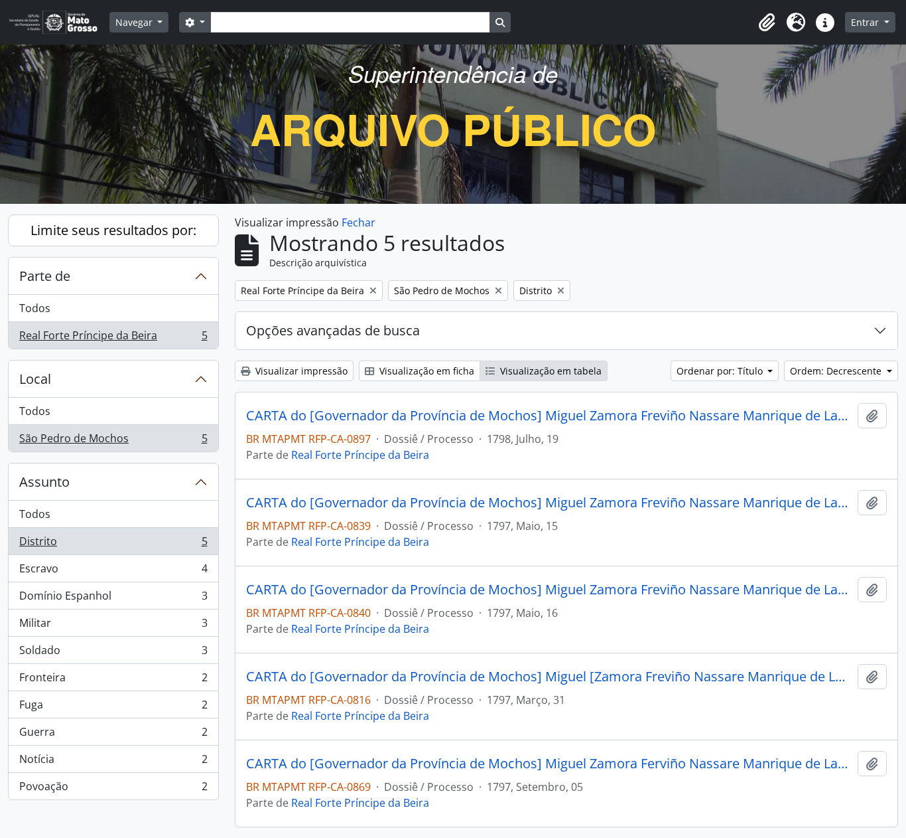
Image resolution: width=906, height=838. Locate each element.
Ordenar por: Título (721, 371)
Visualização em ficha (425, 371)
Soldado (113, 653)
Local (35, 379)
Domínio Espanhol (113, 599)
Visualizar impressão (300, 371)
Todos (34, 308)
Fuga (113, 707)
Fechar (358, 222)
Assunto (44, 482)
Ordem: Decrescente (837, 371)
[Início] (58, 22)
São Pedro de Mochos (113, 441)
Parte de (44, 276)
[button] (766, 22)
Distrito (113, 544)
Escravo (113, 571)
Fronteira (113, 680)
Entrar (866, 22)
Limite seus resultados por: (113, 230)
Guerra (113, 735)
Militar (113, 626)
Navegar (135, 22)
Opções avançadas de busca (333, 330)
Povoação (113, 789)
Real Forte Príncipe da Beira (113, 338)
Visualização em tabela (549, 371)
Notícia (113, 762)
